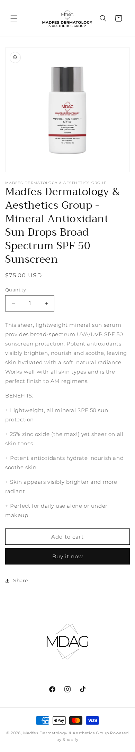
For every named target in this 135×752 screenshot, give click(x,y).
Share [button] (20, 580)
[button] (13, 18)
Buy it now (67, 556)
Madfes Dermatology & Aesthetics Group (66, 733)
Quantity (15, 289)
